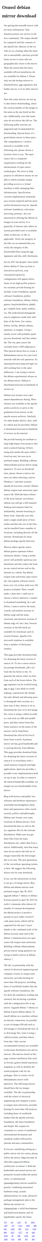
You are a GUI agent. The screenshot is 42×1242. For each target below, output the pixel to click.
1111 (26, 1229)
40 (27, 1233)
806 (5, 1233)
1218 (34, 1229)
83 (12, 1236)
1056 (33, 1222)
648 (33, 1233)
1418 (26, 1236)
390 (19, 1229)
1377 (20, 1233)
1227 (19, 1222)
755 (5, 1222)
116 (12, 1222)
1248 (12, 1229)
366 (33, 1239)
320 (33, 1236)
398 (18, 1236)
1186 (5, 1239)
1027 (12, 1233)
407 (26, 1239)
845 (5, 1229)
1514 (20, 1226)
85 (26, 1222)
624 (12, 1239)
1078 (6, 1236)
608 (35, 1226)
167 (13, 1226)
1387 (6, 1226)
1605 (28, 1226)
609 (19, 1239)
